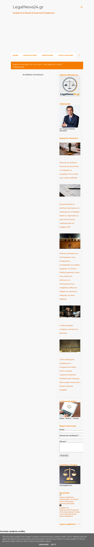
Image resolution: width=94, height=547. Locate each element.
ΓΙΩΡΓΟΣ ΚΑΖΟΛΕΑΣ (65, 55)
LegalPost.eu (64, 508)
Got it (53, 545)
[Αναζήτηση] (81, 7)
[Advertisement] (52, 36)
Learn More (44, 545)
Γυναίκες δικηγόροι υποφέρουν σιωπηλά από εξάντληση (68, 329)
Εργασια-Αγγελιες (30, 55)
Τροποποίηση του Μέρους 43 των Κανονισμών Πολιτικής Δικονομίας (69, 501)
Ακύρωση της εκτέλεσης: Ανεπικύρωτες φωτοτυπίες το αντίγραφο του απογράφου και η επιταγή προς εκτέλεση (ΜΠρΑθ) (69, 170)
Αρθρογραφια (47, 55)
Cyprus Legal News (66, 497)
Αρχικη (15, 55)
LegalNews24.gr (28, 7)
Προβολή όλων (18, 67)
